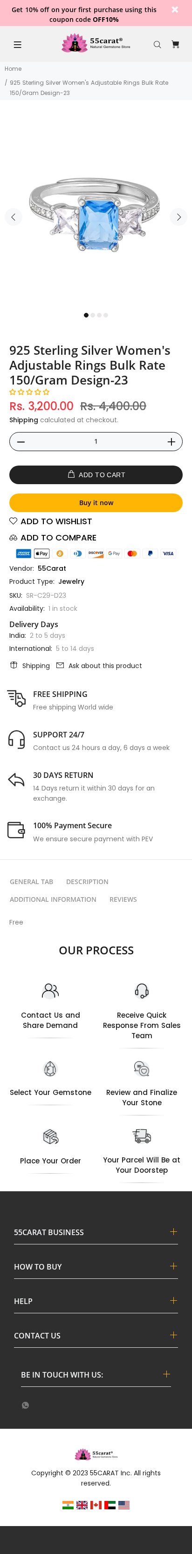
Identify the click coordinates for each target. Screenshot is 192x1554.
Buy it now (96, 502)
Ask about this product (105, 665)
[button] (29, 392)
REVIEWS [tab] (123, 899)
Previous (13, 217)
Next (178, 217)
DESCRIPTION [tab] (87, 881)
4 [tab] (105, 315)
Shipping (23, 420)
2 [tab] (92, 315)
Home (13, 69)
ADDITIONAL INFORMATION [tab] (53, 899)
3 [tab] (99, 315)
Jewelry (71, 581)
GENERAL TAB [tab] (31, 881)
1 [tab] (86, 315)
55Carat (52, 568)
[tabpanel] (96, 211)
